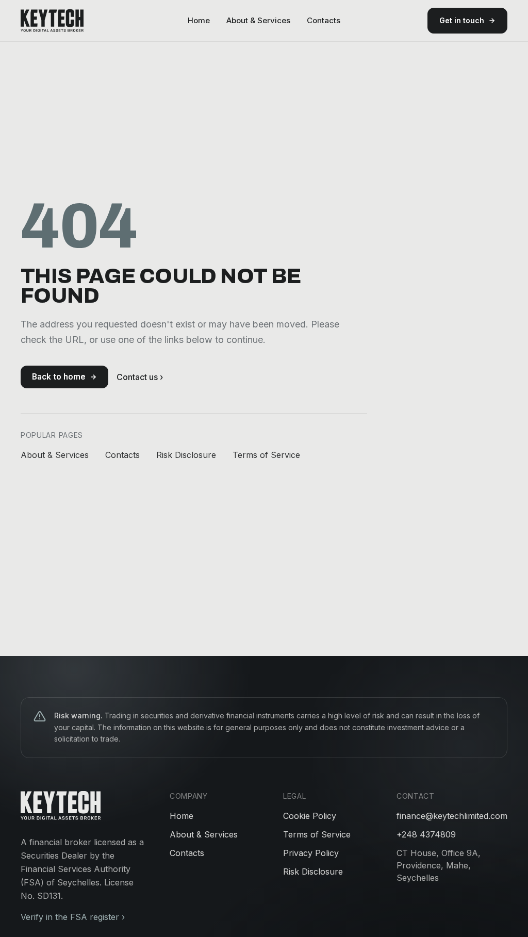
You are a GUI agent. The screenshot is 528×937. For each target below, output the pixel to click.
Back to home (59, 377)
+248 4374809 (426, 834)
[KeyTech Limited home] (52, 20)
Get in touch (461, 20)
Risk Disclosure (186, 455)
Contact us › (140, 377)
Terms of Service (266, 455)
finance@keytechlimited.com (452, 816)
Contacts (323, 20)
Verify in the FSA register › (73, 917)
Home (199, 20)
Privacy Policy (311, 853)
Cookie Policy (309, 816)
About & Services (258, 20)
